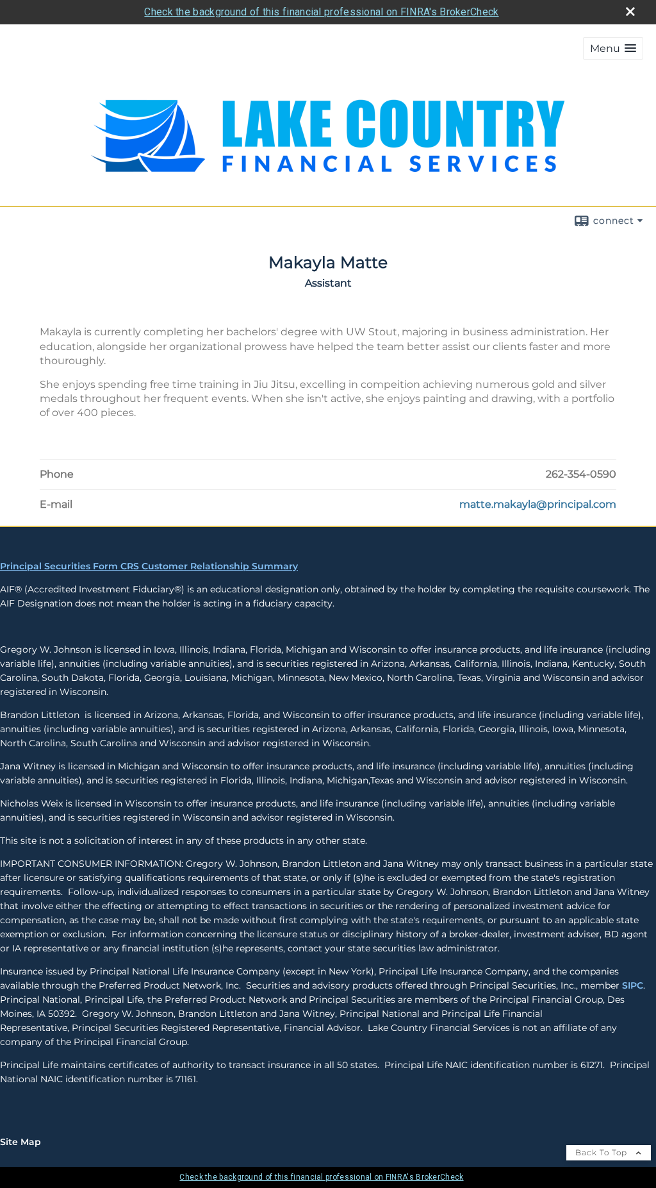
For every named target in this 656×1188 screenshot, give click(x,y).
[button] (613, 48)
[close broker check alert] (630, 11)
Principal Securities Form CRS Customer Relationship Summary (149, 566)
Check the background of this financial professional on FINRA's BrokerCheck (321, 12)
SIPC (632, 985)
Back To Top (602, 1152)
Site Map (20, 1142)
